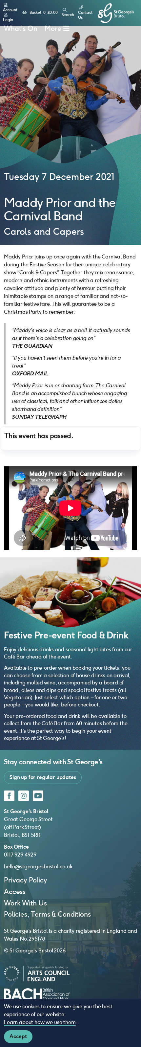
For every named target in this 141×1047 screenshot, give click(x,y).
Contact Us (85, 15)
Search (68, 14)
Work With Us (25, 903)
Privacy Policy (25, 880)
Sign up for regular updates (43, 777)
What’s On (20, 28)
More (53, 28)
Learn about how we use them (40, 1022)
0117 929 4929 (20, 855)
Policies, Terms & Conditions (47, 914)
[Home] (116, 13)
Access (15, 891)
